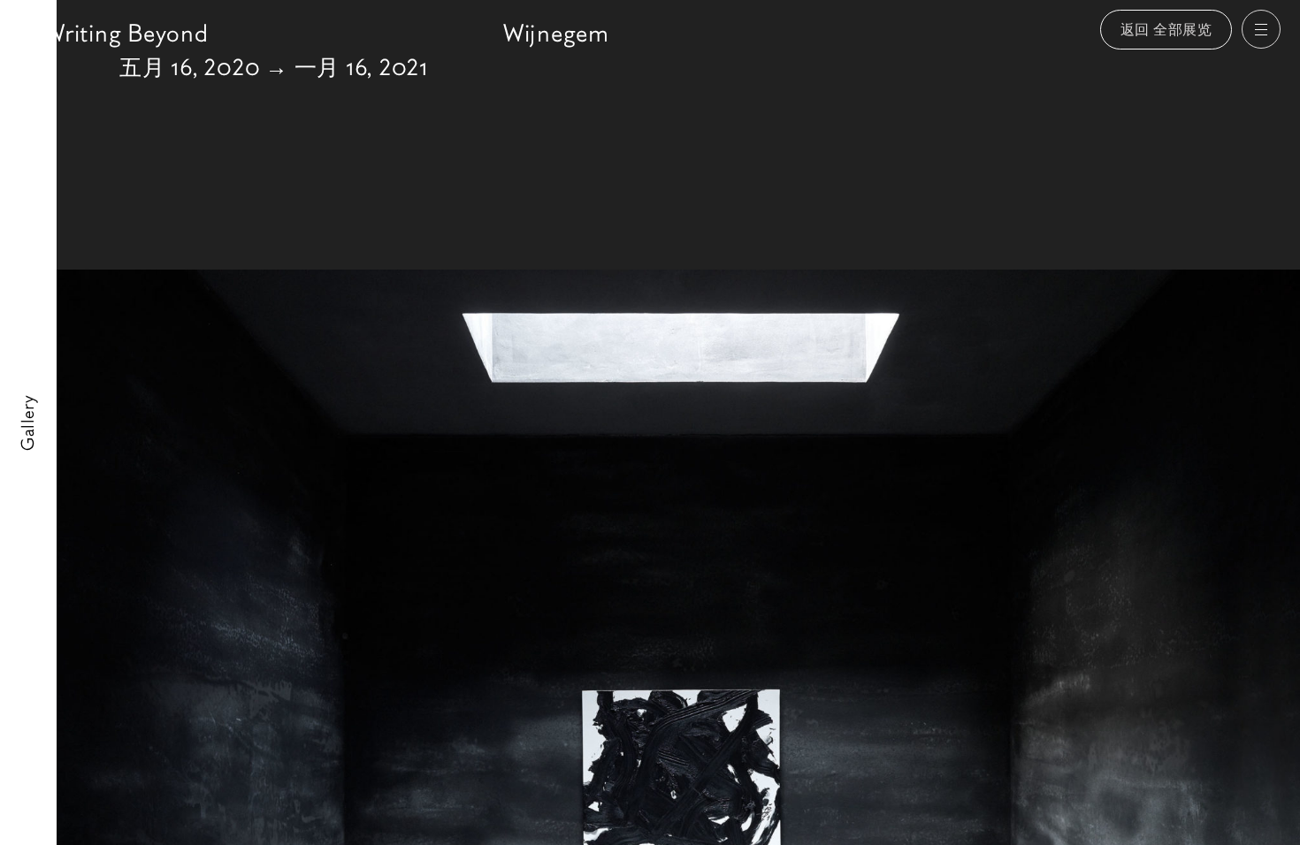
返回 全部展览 (1166, 29)
